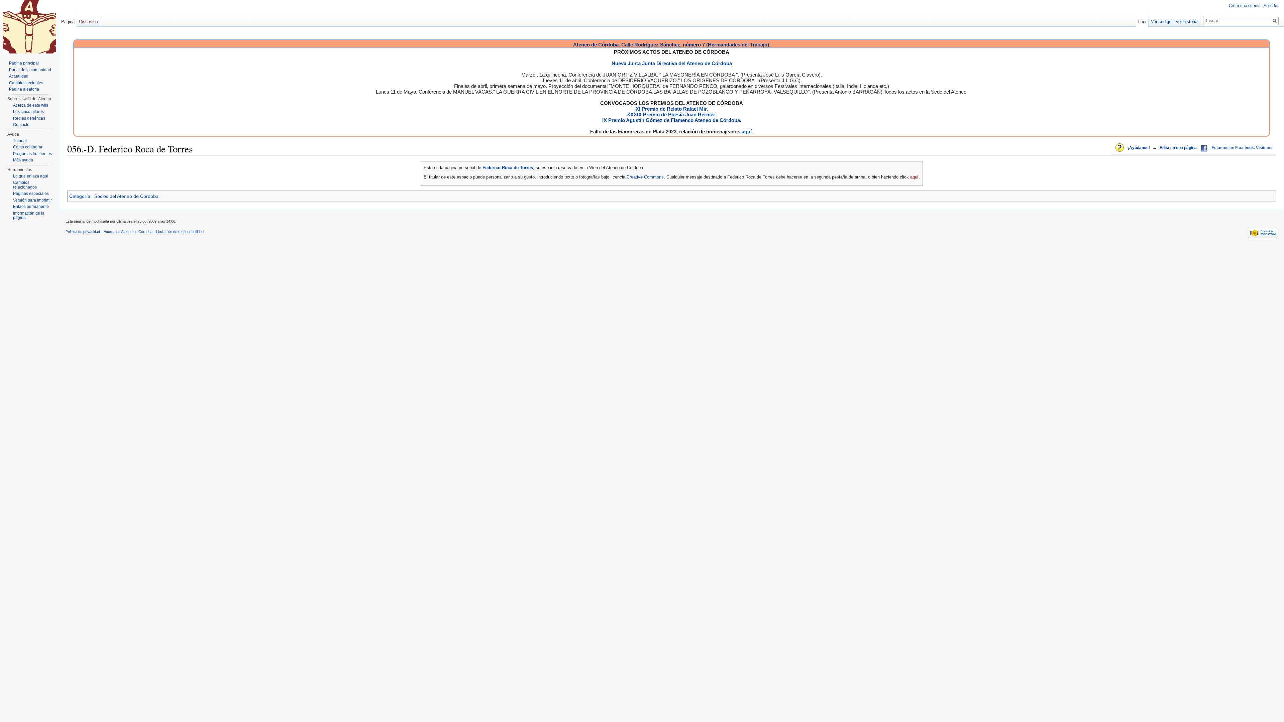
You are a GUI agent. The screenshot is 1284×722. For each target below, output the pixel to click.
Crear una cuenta (1245, 5)
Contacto (21, 124)
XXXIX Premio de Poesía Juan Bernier (671, 114)
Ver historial (1187, 21)
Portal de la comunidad (30, 70)
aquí (747, 131)
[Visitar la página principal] (29, 26)
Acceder (1271, 5)
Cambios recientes (26, 83)
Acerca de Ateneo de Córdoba (128, 232)
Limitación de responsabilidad (180, 232)
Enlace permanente (31, 206)
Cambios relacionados (25, 185)
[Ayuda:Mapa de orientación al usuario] (1120, 148)
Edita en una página (1178, 147)
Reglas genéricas (29, 118)
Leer (1142, 21)
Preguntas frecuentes (32, 153)
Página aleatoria (24, 89)
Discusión (88, 21)
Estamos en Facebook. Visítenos (1242, 147)
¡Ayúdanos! (1139, 147)
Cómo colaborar (27, 147)
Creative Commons (645, 176)
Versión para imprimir (32, 200)
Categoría (79, 196)
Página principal (24, 63)
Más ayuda (23, 160)
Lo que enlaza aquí (30, 176)
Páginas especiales (31, 193)
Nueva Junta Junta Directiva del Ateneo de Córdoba (672, 63)
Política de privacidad (83, 232)
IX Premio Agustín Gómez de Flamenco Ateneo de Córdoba (671, 120)
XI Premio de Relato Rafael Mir (671, 109)
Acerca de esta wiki (30, 105)
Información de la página (28, 215)
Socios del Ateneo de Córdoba (126, 196)
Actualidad (18, 76)
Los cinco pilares (28, 111)
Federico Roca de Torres (508, 167)
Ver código (1161, 21)
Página (68, 21)
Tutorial (20, 140)
